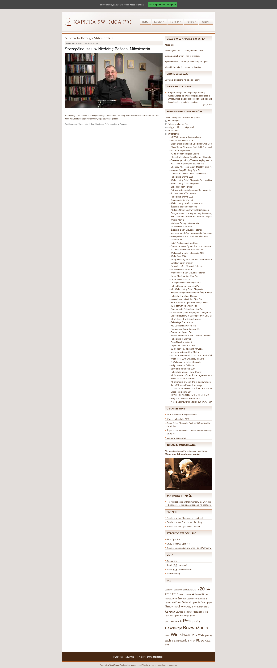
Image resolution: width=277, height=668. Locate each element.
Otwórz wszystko (173, 117)
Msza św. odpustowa (180, 150)
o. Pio (205, 611)
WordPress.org (173, 573)
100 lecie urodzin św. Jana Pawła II (187, 249)
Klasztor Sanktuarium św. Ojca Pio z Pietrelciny (189, 547)
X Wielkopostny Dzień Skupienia (186, 361)
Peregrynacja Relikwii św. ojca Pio (186, 309)
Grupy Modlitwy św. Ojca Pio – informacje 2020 (193, 259)
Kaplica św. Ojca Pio (129, 656)
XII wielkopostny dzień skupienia (186, 319)
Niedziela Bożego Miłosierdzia (185, 223)
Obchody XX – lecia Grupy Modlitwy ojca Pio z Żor (194, 166)
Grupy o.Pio (191, 606)
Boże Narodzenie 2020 (181, 226)
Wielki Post (190, 635)
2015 (168, 594)
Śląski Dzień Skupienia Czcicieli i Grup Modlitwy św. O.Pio (198, 143)
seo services (136, 665)
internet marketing (158, 665)
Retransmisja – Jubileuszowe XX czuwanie (191, 190)
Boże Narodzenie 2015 (181, 342)
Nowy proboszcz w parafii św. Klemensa (189, 236)
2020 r (182, 594)
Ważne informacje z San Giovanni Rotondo (190, 335)
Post (187, 620)
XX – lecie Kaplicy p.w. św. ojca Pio (187, 163)
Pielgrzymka (189, 615)
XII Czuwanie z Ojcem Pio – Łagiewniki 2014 (192, 375)
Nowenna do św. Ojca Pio (182, 378)
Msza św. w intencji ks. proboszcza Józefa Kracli (194, 355)
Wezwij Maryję (177, 219)
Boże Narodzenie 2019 (181, 269)
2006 (180, 590)
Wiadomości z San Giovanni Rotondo (188, 272)
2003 (167, 590)
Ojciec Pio (178, 615)
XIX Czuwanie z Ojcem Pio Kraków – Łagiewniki (193, 216)
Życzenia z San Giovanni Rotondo (186, 229)
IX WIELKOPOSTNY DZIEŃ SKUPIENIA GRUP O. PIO (197, 388)
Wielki (177, 634)
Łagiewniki (180, 640)
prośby (196, 621)
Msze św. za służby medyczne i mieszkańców (192, 232)
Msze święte (176, 239)
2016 (175, 594)
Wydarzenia (83, 124)
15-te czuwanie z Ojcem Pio (184, 305)
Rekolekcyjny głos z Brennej (184, 295)
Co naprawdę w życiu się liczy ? (186, 282)
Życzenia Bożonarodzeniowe (184, 206)
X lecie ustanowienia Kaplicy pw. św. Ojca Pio (192, 401)
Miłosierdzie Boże (102, 124)
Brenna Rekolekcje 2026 (182, 140)
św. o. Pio (194, 640)
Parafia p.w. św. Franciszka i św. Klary (184, 522)
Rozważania (173, 130)
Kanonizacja (203, 606)
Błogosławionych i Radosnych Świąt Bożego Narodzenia (197, 292)
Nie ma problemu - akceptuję (162, 4)
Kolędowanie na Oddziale (182, 365)
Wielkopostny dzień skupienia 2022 (187, 203)
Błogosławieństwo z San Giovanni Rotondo (191, 156)
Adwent (197, 594)
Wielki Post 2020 (178, 256)
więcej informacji (137, 4)
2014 (205, 588)
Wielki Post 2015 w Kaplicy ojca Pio (187, 358)
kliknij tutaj (170, 453)
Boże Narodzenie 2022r (181, 186)
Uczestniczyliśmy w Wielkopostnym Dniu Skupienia (195, 315)
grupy (209, 602)
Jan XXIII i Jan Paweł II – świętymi (187, 385)
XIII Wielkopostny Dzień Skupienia (187, 289)
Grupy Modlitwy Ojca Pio (178, 543)
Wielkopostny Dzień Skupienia (185, 183)
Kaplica (159, 22)
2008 (185, 590)
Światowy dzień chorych (182, 262)
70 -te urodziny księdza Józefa (185, 153)
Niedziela (113, 124)
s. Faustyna (122, 124)
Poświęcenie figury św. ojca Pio (185, 328)
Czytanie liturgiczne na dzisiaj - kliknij (182, 79)
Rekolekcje (173, 627)
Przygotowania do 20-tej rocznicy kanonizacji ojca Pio (196, 213)
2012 (190, 589)
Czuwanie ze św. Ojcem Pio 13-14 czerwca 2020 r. (194, 246)
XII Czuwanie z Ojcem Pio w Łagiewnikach (191, 381)
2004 (171, 590)
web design (172, 665)
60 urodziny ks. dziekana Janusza (186, 348)
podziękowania (173, 621)
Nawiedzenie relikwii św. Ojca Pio (186, 299)
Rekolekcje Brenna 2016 (182, 322)
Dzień (178, 602)
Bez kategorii (174, 120)
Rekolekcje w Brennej (181, 338)
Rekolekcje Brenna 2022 (182, 196)
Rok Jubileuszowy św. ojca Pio (185, 285)
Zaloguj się (172, 560)
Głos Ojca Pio (173, 539)
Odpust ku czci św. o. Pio (183, 345)
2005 (176, 590)
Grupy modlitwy (175, 606)
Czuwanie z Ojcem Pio (181, 332)
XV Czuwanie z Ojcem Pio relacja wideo (189, 302)
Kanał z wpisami (177, 565)
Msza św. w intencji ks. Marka (185, 352)
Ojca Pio (169, 615)
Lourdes (179, 611)
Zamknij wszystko (191, 117)
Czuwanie (191, 598)
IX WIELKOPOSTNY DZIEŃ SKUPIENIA (190, 394)
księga (170, 611)
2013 (196, 589)
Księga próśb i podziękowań (181, 127)
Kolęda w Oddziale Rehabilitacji (185, 398)
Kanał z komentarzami (180, 569)
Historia (175, 22)
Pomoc (191, 22)
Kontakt (206, 22)
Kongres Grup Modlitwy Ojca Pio (186, 170)
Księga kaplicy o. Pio (178, 123)
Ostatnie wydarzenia (180, 279)
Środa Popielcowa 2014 (182, 391)
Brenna (181, 598)
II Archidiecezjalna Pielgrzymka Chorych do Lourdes (195, 312)
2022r (188, 594)
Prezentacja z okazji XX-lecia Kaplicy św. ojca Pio (194, 160)
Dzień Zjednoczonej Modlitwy (184, 242)
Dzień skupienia (191, 602)
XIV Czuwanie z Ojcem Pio (183, 325)
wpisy (169, 640)
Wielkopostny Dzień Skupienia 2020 (187, 252)
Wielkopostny (205, 635)
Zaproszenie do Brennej (182, 199)
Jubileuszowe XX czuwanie (183, 193)
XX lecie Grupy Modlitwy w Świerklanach (190, 209)
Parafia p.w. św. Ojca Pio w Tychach (183, 526)
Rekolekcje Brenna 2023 (182, 176)
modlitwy (188, 611)
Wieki (167, 635)
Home (145, 22)
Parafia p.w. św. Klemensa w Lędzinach (185, 517)
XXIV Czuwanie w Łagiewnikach (186, 137)
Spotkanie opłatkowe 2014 (183, 368)
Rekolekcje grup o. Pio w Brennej (186, 371)
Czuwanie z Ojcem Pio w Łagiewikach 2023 (191, 173)
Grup (203, 602)
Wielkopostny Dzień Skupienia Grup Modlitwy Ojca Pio (196, 180)
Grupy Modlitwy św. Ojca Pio (184, 275)
